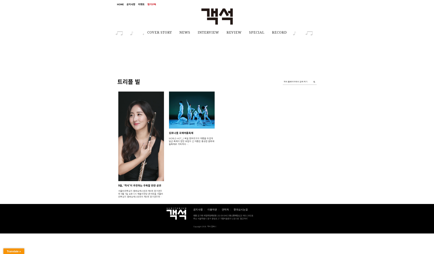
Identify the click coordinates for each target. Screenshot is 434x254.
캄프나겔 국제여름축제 (181, 132)
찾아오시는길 (241, 209)
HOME (120, 4)
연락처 (225, 209)
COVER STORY (159, 32)
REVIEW (234, 32)
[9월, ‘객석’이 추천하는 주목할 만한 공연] (141, 136)
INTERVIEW (208, 32)
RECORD (279, 32)
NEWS (184, 32)
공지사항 (130, 4)
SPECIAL (256, 32)
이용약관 (212, 209)
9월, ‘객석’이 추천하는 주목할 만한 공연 (139, 185)
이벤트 (141, 4)
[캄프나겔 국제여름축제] (191, 110)
